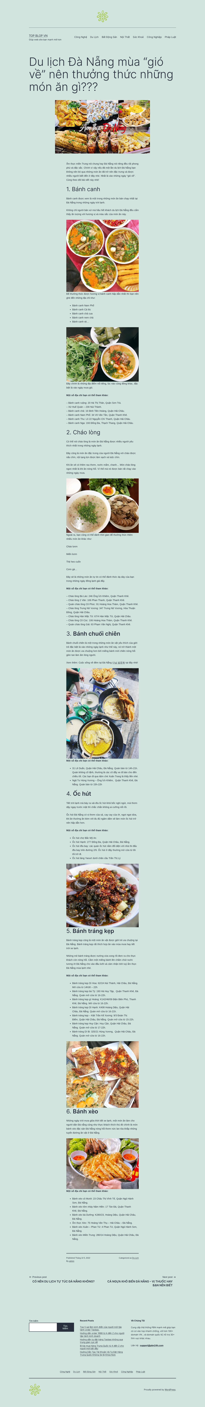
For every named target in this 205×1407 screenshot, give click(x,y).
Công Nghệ (80, 37)
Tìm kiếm (33, 1321)
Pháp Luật (170, 37)
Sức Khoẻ (138, 37)
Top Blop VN (38, 35)
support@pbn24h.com (151, 1345)
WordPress (170, 1389)
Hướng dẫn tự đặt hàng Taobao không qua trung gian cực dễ (101, 1340)
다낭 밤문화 (118, 662)
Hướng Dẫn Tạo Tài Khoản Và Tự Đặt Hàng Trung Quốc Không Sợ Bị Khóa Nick (101, 1353)
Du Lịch (94, 37)
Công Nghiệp (154, 37)
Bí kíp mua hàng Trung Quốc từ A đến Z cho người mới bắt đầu (102, 1347)
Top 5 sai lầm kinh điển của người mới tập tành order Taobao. (101, 1328)
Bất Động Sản (109, 37)
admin (71, 1261)
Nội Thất (125, 37)
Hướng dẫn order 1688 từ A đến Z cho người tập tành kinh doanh (102, 1334)
